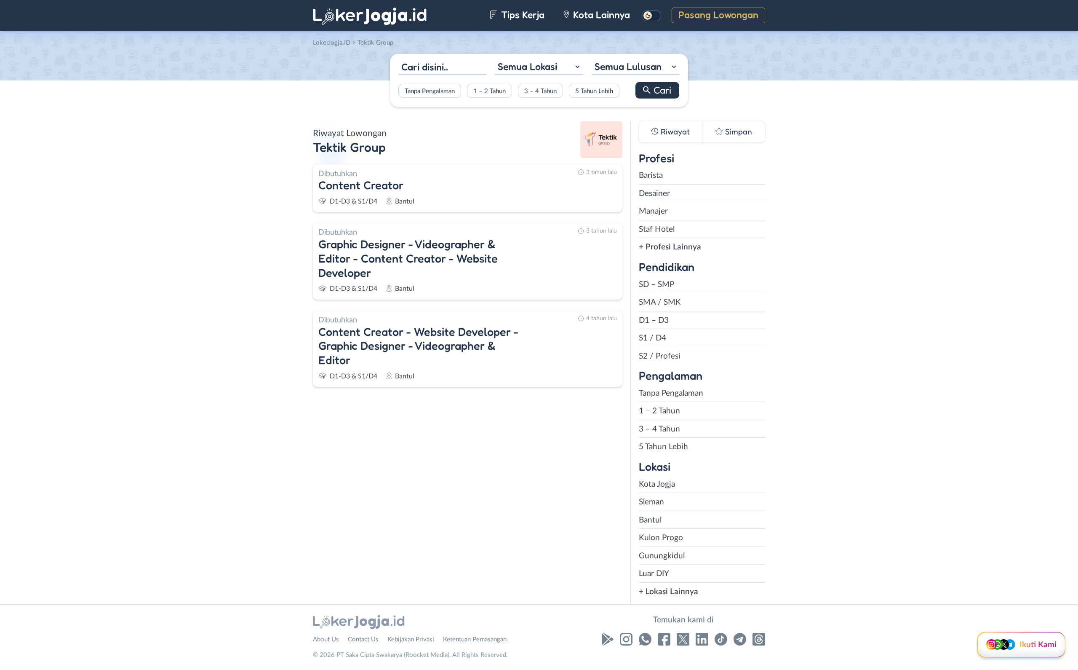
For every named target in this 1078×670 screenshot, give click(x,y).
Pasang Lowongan (718, 14)
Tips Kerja (521, 14)
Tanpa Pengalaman (430, 91)
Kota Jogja (657, 484)
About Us (326, 639)
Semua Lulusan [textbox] (628, 66)
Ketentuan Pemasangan (475, 639)
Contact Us (363, 639)
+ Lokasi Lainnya (668, 592)
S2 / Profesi (659, 356)
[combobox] (539, 67)
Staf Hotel (657, 229)
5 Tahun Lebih (594, 91)
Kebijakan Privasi (410, 639)
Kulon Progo (661, 538)
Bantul (650, 520)
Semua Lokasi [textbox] (527, 66)
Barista (651, 176)
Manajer (653, 211)
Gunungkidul (662, 556)
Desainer (654, 194)
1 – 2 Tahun (489, 91)
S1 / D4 (652, 338)
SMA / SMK (660, 302)
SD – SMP (656, 285)
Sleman (651, 502)
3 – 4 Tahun (540, 91)
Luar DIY (654, 574)
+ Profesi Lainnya (670, 247)
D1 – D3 (654, 320)
